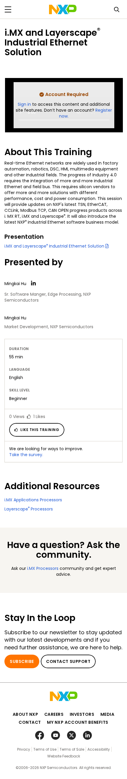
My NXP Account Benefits (77, 722)
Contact (30, 722)
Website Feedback (63, 756)
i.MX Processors (42, 568)
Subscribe (22, 661)
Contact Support (68, 661)
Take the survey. (26, 455)
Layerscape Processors (28, 509)
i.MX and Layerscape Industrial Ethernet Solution (54, 246)
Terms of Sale (72, 749)
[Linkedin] (33, 283)
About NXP (25, 714)
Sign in (25, 104)
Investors (82, 714)
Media (107, 714)
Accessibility (98, 749)
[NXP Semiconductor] (62, 9)
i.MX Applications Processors (33, 500)
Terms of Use (44, 749)
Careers (54, 714)
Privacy (23, 749)
